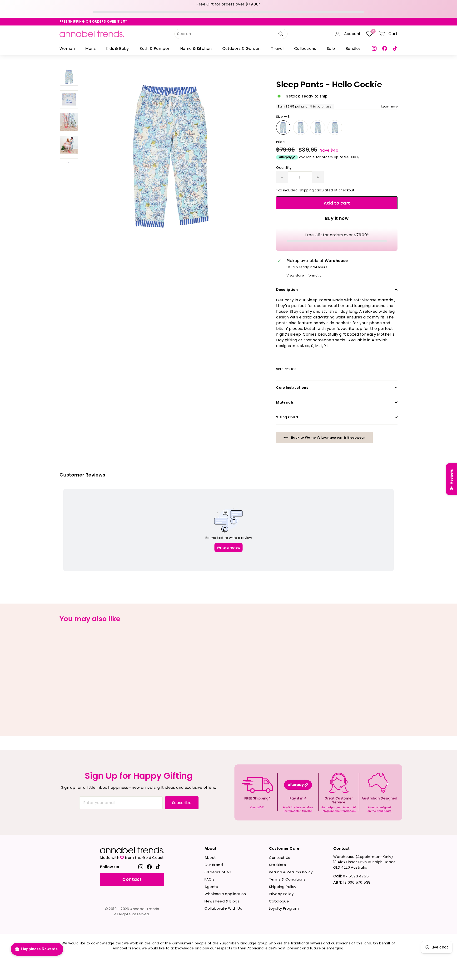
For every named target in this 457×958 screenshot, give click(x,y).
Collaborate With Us (223, 908)
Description (287, 289)
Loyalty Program (284, 908)
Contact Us (279, 857)
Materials (285, 402)
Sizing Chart (287, 417)
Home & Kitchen (196, 48)
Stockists (277, 864)
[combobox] (231, 34)
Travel (277, 48)
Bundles (353, 48)
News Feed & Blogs (221, 901)
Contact (132, 879)
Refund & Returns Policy (291, 872)
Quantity (284, 167)
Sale (331, 48)
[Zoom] (171, 156)
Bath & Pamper (154, 48)
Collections (305, 48)
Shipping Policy (282, 886)
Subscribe (182, 802)
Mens (90, 48)
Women (67, 48)
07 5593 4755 (351, 876)
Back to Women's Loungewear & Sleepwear (327, 437)
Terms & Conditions (287, 879)
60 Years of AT (217, 872)
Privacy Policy (281, 893)
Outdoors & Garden (241, 48)
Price (280, 141)
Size (283, 116)
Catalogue (279, 901)
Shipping (306, 190)
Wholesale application (225, 893)
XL (335, 127)
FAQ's (209, 879)
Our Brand (213, 864)
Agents (211, 886)
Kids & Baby (117, 48)
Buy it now (337, 218)
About (210, 857)
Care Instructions (292, 387)
